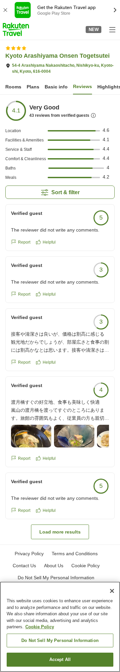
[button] (16, 29)
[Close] (112, 591)
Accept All (60, 659)
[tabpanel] (60, 320)
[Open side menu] (112, 29)
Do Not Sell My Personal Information (60, 640)
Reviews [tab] (82, 86)
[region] (60, 627)
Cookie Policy (39, 626)
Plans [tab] (33, 86)
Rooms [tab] (13, 86)
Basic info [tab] (56, 86)
